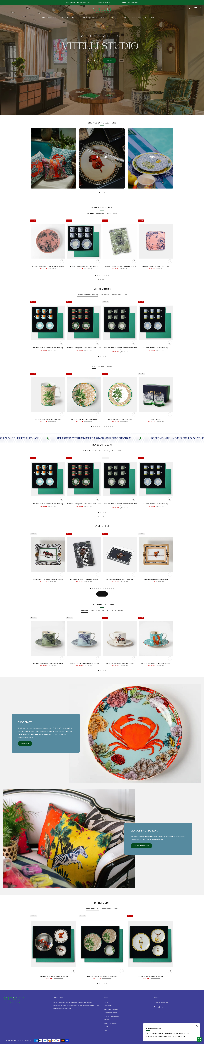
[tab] (99, 192)
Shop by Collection (139, 17)
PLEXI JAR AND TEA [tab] (97, 610)
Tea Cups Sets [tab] (109, 451)
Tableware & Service (69, 17)
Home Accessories (88, 17)
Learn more (25, 744)
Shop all (94, 60)
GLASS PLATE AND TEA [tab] (115, 610)
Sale (160, 17)
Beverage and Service (107, 17)
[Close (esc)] (197, 1026)
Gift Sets (123, 17)
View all (101, 279)
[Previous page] (30, 158)
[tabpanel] (102, 247)
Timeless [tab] (90, 213)
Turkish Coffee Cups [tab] (119, 295)
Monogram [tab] (100, 213)
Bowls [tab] (116, 909)
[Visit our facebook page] (155, 1007)
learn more (86, 2)
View (53, 166)
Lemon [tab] (101, 366)
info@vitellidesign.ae (161, 1002)
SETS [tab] (119, 451)
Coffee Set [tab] (105, 295)
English (27, 1040)
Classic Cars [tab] (112, 213)
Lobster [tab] (109, 366)
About (153, 17)
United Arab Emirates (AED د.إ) (12, 1040)
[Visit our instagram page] (159, 1007)
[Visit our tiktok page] (163, 1007)
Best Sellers (54, 17)
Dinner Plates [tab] (107, 909)
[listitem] (78, 2)
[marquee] (102, 438)
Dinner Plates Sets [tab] (92, 909)
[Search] (200, 8)
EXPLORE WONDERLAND (141, 846)
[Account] (190, 8)
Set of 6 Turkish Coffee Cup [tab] (87, 295)
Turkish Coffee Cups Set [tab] (92, 451)
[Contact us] (199, 1039)
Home (44, 17)
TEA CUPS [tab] (84, 610)
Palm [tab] (94, 366)
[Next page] (173, 158)
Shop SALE (109, 60)
